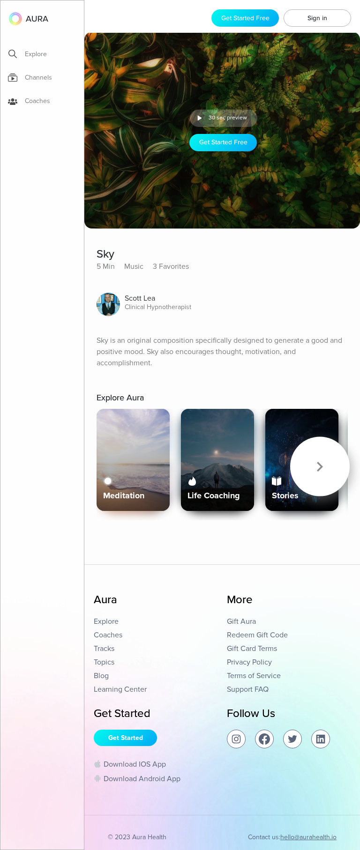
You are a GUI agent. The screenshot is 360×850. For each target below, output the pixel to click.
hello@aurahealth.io (308, 837)
